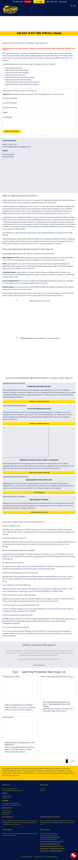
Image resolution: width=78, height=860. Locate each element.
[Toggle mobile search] (72, 6)
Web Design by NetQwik (51, 856)
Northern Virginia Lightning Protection (49, 833)
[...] (31, 710)
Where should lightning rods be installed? (20, 688)
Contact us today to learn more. (24, 508)
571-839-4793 (13, 788)
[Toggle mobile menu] (75, 6)
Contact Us (43, 788)
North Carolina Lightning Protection (48, 839)
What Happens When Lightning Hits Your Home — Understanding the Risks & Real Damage (58, 687)
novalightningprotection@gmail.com (18, 147)
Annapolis (13, 833)
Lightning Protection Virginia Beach (48, 835)
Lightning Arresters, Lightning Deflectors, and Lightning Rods (20, 727)
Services (42, 790)
